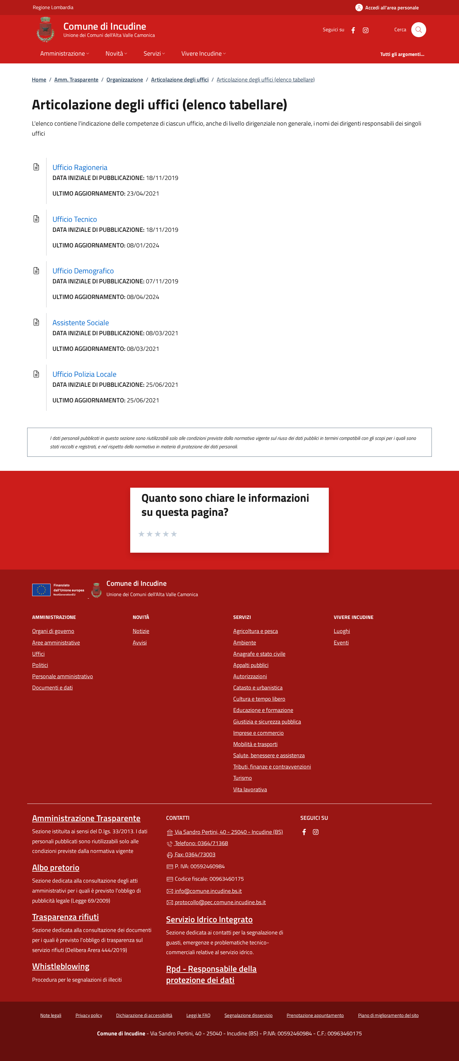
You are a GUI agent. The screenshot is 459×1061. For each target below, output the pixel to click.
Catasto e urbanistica (258, 687)
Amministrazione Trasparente (86, 817)
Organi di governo (53, 631)
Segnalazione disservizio (249, 1015)
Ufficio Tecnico (74, 219)
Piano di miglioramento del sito (388, 1015)
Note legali (50, 1015)
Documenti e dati (52, 687)
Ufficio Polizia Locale (84, 374)
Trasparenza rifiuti (65, 916)
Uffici (38, 654)
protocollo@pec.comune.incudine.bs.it (220, 902)
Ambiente (244, 642)
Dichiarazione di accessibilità (144, 1015)
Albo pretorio (55, 867)
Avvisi (140, 642)
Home (39, 79)
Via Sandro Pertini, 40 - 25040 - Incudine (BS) (233, 831)
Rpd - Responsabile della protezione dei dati (211, 974)
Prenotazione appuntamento (315, 1015)
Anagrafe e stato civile (259, 654)
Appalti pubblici (251, 665)
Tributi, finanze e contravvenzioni (272, 766)
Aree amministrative (56, 642)
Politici (40, 665)
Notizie (141, 631)
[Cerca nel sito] (418, 29)
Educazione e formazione (263, 710)
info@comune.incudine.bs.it (208, 891)
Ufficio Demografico (83, 270)
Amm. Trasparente (76, 79)
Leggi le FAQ (198, 1015)
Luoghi (342, 631)
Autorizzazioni (250, 676)
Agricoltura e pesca (255, 631)
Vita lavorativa (250, 789)
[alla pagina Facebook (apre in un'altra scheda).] (350, 29)
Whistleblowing (60, 966)
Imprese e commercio (258, 733)
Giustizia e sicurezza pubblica (267, 721)
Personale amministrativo (62, 676)
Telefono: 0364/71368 (201, 843)
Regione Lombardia (53, 7)
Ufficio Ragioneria (79, 167)
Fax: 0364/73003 (194, 854)
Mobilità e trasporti (255, 744)
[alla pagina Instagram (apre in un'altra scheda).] (363, 29)
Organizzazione (124, 79)
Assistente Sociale (80, 322)
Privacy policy (89, 1015)
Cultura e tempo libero (259, 699)
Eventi (341, 642)
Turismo (242, 778)
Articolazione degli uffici (180, 79)
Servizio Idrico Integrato (209, 919)
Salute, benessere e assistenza (269, 755)
